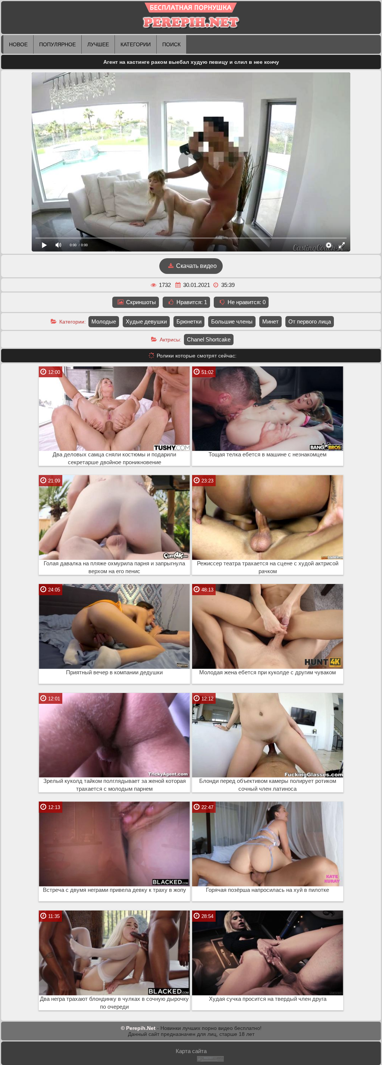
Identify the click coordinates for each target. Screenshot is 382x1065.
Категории (135, 44)
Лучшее (98, 44)
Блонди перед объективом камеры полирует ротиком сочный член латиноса (267, 785)
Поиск (171, 44)
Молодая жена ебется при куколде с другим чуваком (267, 672)
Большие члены (232, 321)
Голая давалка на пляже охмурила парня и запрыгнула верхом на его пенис (114, 567)
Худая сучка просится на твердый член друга (267, 999)
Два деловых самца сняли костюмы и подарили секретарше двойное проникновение (114, 458)
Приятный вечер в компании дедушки (114, 672)
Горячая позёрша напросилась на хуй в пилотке (267, 890)
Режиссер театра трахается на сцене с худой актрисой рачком (267, 567)
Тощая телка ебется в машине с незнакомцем (267, 454)
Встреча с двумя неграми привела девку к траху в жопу (114, 890)
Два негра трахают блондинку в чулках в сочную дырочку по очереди (114, 1003)
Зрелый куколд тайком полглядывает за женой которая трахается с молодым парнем (114, 785)
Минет (270, 321)
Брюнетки (188, 321)
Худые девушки (146, 321)
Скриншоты (140, 302)
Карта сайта (191, 1051)
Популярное (57, 44)
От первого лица (309, 321)
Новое (18, 44)
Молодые (103, 321)
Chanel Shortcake (209, 339)
